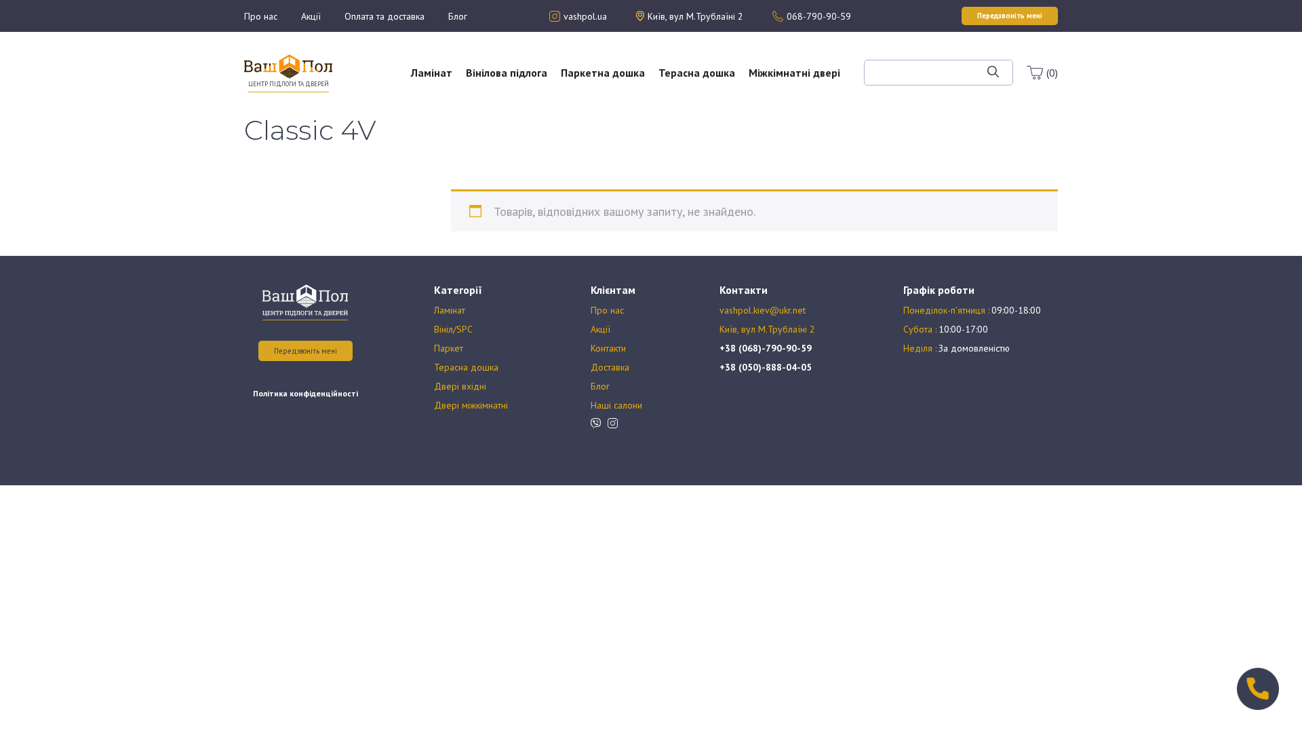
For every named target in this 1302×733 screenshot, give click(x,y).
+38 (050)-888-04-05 (765, 367)
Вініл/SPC (453, 329)
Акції (311, 16)
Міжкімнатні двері (794, 72)
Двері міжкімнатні (471, 405)
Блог (457, 16)
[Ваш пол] (288, 65)
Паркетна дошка (603, 72)
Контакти (608, 348)
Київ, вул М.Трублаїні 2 (767, 329)
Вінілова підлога (506, 72)
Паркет (448, 348)
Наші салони (616, 405)
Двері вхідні (460, 386)
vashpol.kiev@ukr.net (762, 310)
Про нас (260, 16)
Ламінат (431, 72)
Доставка (610, 367)
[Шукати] (993, 73)
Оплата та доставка (384, 16)
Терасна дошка (696, 72)
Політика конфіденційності (305, 393)
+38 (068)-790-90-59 (765, 348)
